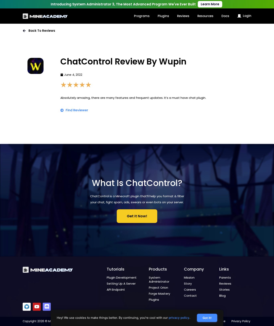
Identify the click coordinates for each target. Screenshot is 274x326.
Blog (222, 295)
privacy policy (179, 318)
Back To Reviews (41, 31)
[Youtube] (37, 307)
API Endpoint (116, 289)
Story (188, 283)
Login (247, 16)
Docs (225, 16)
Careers (190, 289)
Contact (190, 295)
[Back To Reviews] (24, 30)
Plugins (163, 16)
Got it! (207, 318)
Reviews (183, 16)
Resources (205, 16)
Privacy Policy (240, 321)
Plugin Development (122, 277)
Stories (224, 289)
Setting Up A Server (121, 283)
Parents (225, 277)
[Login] (239, 16)
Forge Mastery (159, 293)
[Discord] (47, 307)
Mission (189, 277)
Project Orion (158, 287)
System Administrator (159, 279)
